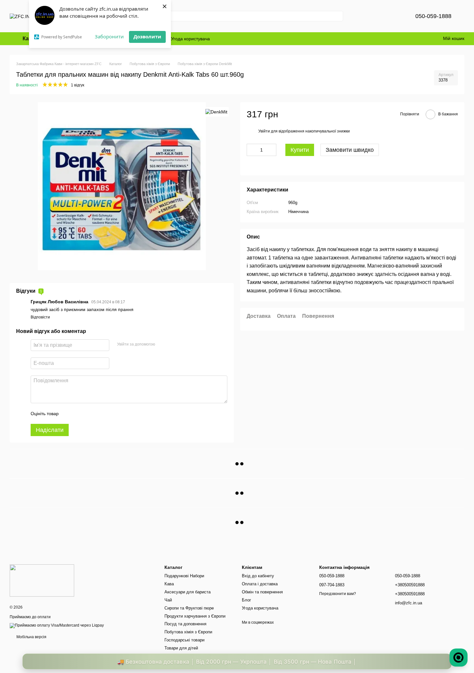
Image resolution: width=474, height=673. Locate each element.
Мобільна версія (30, 637)
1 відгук (77, 85)
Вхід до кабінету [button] (258, 575)
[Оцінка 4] (100, 413)
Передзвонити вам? (337, 593)
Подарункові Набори (184, 575)
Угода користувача (190, 38)
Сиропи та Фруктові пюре (189, 608)
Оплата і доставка (260, 583)
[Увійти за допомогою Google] (172, 344)
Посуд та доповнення (185, 623)
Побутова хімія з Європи (188, 631)
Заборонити (109, 36)
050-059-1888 (433, 16)
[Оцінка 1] (69, 413)
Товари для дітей (181, 648)
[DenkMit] (216, 111)
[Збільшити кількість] (271, 150)
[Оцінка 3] (90, 413)
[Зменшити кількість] (251, 150)
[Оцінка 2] (79, 413)
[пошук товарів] (338, 16)
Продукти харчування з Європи (194, 616)
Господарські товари (184, 640)
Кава (169, 583)
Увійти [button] (264, 131)
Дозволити (147, 36)
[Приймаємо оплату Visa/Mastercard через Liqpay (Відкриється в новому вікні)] (57, 625)
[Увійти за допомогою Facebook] (162, 344)
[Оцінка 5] (110, 413)
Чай (168, 600)
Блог (246, 600)
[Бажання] (395, 16)
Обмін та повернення (262, 592)
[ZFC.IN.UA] (42, 580)
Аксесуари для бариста (187, 592)
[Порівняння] (378, 16)
